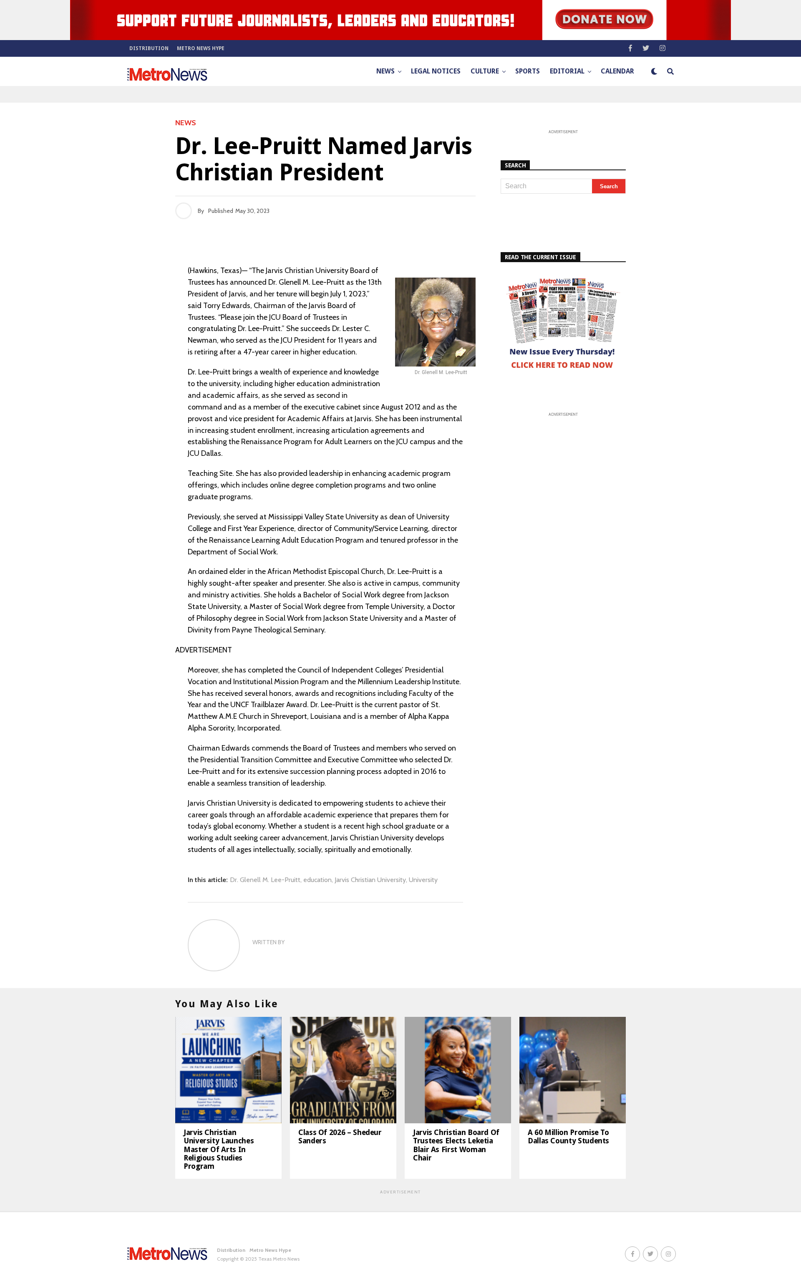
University (423, 880)
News (385, 71)
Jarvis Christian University (370, 880)
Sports (527, 71)
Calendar (617, 71)
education (317, 880)
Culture (485, 71)
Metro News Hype (200, 48)
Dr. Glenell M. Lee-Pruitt (265, 880)
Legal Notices (436, 71)
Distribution (149, 48)
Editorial (567, 71)
